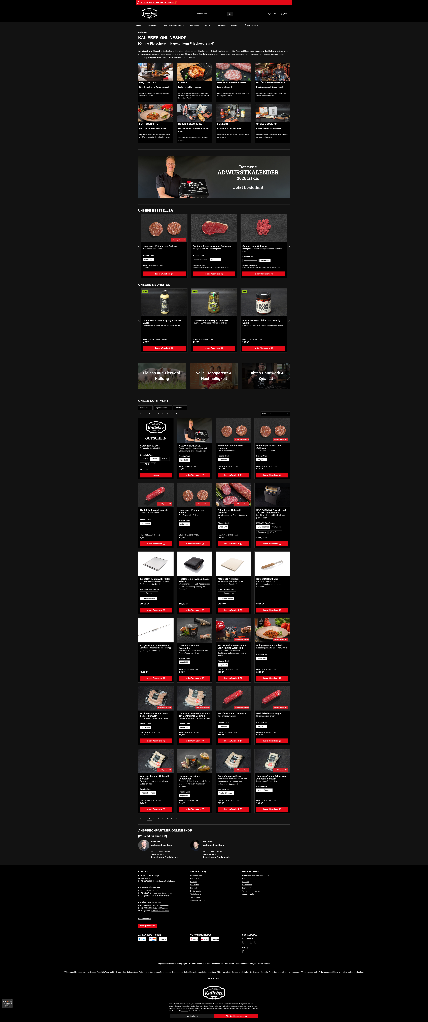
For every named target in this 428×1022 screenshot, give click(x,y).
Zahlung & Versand (198, 900)
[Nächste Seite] (171, 414)
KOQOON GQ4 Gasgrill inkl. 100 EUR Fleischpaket (271, 511)
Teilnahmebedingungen (251, 891)
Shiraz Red (276, 527)
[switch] (7, 1005)
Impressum (246, 888)
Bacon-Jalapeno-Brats (229, 776)
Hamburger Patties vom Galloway (161, 246)
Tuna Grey (262, 532)
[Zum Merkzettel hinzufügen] (184, 217)
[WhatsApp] (243, 951)
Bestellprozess (196, 875)
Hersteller (144, 408)
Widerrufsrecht (248, 894)
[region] (214, 246)
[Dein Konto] (275, 13)
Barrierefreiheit (248, 879)
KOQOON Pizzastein (228, 579)
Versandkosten (307, 972)
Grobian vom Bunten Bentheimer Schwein (154, 714)
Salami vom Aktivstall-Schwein (229, 511)
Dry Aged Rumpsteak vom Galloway (212, 246)
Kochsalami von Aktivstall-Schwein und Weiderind (232, 646)
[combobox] (211, 14)
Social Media (195, 891)
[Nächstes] (289, 246)
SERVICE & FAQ (198, 871)
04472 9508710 (144, 893)
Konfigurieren (192, 1016)
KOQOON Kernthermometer (155, 645)
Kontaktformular (144, 919)
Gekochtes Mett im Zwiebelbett (189, 646)
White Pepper (275, 532)
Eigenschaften (161, 408)
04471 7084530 (144, 908)
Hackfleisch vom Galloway (232, 713)
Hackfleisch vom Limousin (154, 510)
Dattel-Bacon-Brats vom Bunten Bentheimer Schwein (194, 714)
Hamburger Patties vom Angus (191, 511)
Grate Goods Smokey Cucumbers (210, 320)
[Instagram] (243, 942)
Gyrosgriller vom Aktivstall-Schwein (155, 777)
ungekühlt (184, 460)
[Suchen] (230, 14)
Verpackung (195, 897)
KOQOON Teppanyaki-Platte (155, 579)
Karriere (193, 882)
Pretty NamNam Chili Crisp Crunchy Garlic (261, 321)
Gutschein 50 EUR (149, 445)
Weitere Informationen (160, 896)
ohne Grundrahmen (149, 593)
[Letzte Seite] (176, 414)
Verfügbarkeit (195, 894)
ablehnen (184, 1011)
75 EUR (165, 459)
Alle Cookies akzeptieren (236, 1016)
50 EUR (155, 459)
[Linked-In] (251, 942)
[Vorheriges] (138, 246)
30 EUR (145, 459)
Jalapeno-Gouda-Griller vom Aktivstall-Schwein (271, 777)
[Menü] (11, 1000)
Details (156, 475)
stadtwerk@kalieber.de (161, 908)
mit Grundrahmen (148, 598)
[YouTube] (255, 942)
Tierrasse (179, 408)
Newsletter (194, 885)
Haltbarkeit (194, 879)
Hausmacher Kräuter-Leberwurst (190, 777)
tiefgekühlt (148, 259)
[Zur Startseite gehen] (149, 13)
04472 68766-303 (145, 881)
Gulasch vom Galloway (254, 246)
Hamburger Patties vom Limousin (230, 446)
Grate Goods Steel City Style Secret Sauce (162, 321)
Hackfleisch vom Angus (268, 713)
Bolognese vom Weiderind (270, 645)
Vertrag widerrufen (147, 926)
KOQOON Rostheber (267, 579)
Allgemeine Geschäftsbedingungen (256, 875)
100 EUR (145, 464)
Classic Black (263, 527)
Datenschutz (247, 885)
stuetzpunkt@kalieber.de (162, 893)
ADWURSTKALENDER (190, 445)
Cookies (245, 882)
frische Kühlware (201, 259)
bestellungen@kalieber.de (164, 881)
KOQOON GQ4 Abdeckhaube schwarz (194, 580)
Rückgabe (194, 888)
